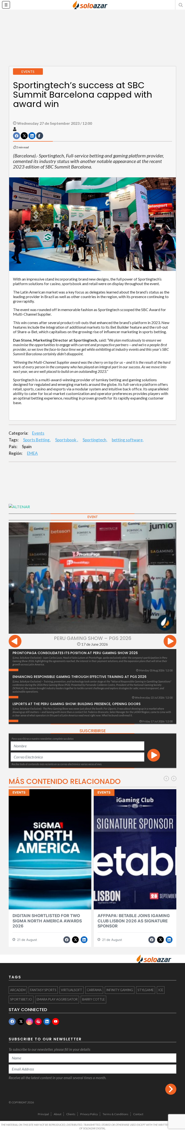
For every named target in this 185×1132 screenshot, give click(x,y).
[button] (180, 4)
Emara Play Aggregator (57, 999)
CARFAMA (94, 990)
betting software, (128, 439)
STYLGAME (146, 990)
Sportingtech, (95, 439)
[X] (20, 1021)
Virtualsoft (71, 990)
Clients (70, 1114)
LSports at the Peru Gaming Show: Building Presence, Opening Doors (76, 703)
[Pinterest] (38, 1021)
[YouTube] (55, 1021)
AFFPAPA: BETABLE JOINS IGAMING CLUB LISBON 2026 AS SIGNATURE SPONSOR (134, 920)
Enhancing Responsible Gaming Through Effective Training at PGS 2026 (79, 676)
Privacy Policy (89, 1114)
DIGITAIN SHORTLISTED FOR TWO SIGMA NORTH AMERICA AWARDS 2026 (47, 920)
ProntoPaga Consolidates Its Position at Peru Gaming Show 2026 (75, 652)
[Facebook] (12, 1021)
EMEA (32, 453)
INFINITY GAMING (119, 990)
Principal (43, 1114)
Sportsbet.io (21, 999)
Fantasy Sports (43, 990)
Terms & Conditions (115, 1114)
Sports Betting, (37, 439)
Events (38, 433)
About (57, 1114)
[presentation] (15, 642)
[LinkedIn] (46, 1021)
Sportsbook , (66, 439)
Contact (138, 1114)
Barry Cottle (93, 999)
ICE (160, 990)
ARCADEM (18, 990)
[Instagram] (29, 1021)
